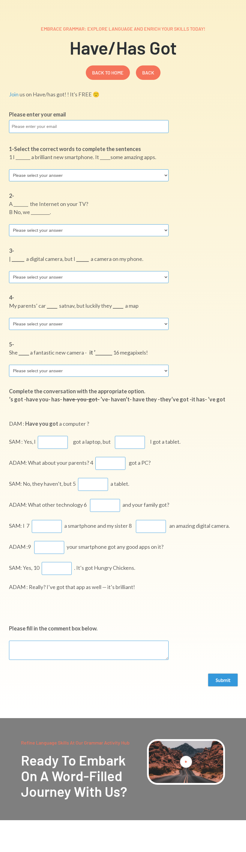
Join (14, 94)
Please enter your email (37, 114)
